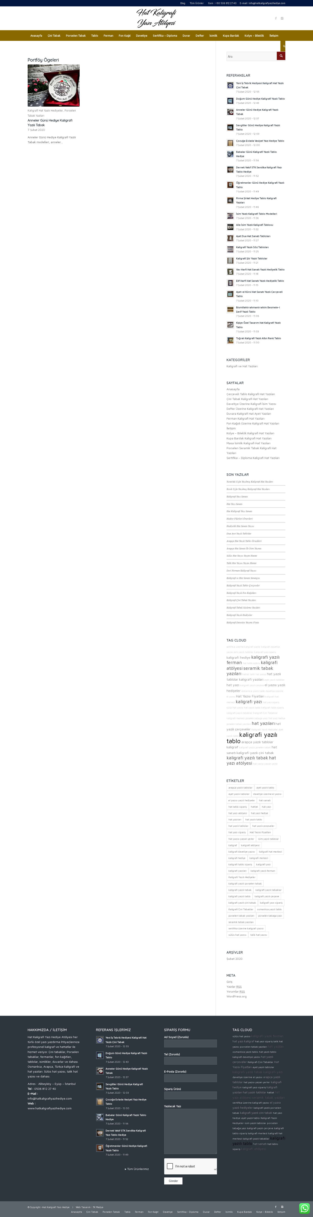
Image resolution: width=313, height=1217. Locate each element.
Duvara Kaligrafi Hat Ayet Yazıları (249, 413)
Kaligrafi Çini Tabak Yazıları (241, 600)
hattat (245, 674)
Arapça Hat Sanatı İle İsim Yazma (244, 548)
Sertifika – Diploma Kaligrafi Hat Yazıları (253, 458)
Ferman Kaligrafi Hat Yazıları (245, 418)
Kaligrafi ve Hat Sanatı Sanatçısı (243, 578)
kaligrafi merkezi (236, 718)
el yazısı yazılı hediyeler (241, 800)
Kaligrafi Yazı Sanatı (237, 496)
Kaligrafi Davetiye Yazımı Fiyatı (243, 622)
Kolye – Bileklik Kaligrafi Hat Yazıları (250, 433)
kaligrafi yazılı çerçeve (252, 685)
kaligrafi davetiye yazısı (241, 851)
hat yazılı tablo (252, 707)
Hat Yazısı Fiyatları (250, 696)
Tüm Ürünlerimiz (138, 1169)
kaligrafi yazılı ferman (253, 659)
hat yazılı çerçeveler (263, 825)
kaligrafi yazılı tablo (252, 737)
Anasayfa (233, 389)
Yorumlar (236, 991)
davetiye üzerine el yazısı (267, 794)
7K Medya (98, 1207)
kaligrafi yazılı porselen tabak (255, 747)
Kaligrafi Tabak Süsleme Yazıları (243, 607)
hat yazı (233, 685)
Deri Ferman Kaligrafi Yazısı (241, 570)
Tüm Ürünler (197, 3)
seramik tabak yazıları (250, 670)
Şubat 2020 (235, 958)
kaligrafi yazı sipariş (265, 652)
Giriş (229, 981)
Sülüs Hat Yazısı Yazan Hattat (242, 555)
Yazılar (234, 986)
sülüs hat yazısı (235, 707)
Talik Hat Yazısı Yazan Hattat (241, 563)
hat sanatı (265, 800)
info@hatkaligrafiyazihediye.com (267, 3)
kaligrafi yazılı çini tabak (255, 753)
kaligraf (232, 747)
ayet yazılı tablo (265, 787)
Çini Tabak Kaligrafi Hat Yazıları (247, 399)
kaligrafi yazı (249, 701)
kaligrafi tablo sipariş (272, 707)
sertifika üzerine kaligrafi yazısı (243, 647)
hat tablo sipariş (251, 663)
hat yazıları (263, 723)
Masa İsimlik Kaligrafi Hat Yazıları (248, 443)
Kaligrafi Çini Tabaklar (265, 713)
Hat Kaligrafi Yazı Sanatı (239, 511)
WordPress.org (237, 996)
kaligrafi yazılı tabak (247, 757)
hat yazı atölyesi (251, 760)
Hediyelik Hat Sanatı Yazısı (240, 526)
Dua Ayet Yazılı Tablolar (239, 533)
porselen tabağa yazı (257, 718)
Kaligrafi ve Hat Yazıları (242, 366)
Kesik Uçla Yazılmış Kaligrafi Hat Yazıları (248, 489)
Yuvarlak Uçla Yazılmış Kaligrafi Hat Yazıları (250, 481)
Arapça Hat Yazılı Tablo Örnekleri (244, 541)
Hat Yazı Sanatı (234, 504)
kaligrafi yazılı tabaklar (239, 713)
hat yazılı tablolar (238, 825)
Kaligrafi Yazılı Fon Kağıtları (241, 592)
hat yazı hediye (276, 718)
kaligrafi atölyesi (250, 845)
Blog (182, 3)
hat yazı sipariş (271, 702)
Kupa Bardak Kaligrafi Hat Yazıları (249, 438)
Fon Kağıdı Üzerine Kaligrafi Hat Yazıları (253, 423)
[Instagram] (282, 18)
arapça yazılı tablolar (257, 742)
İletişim (231, 428)
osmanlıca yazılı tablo (253, 691)
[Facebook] (276, 18)
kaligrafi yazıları (251, 679)
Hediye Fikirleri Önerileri (240, 518)
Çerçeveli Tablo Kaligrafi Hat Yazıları (251, 394)
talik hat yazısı (258, 674)
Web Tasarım (83, 1207)
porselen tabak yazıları (239, 724)
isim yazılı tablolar (243, 652)
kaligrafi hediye (238, 657)
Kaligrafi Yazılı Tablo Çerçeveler (243, 585)
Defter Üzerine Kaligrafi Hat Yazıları (250, 408)
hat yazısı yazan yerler (265, 764)
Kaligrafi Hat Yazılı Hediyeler (45, 110)
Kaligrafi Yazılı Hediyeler (239, 615)
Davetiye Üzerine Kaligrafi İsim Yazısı (251, 404)
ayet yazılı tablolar (274, 679)
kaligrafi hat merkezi (270, 851)
